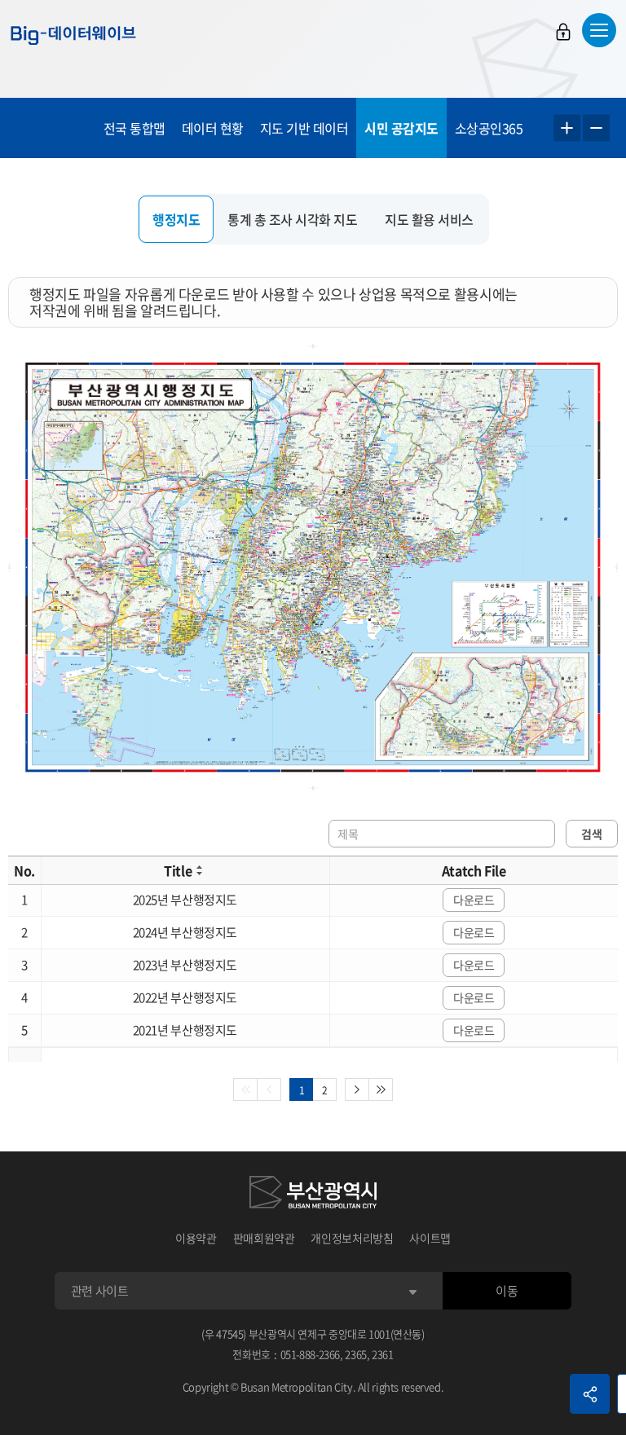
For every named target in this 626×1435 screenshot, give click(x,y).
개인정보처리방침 (352, 1238)
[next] (357, 1089)
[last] (381, 1089)
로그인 (563, 32)
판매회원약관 (264, 1238)
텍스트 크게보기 (566, 128)
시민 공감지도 (401, 128)
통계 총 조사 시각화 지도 (292, 219)
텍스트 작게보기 (596, 128)
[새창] (313, 1194)
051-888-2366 (310, 1354)
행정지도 (176, 219)
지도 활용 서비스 (429, 219)
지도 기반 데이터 (304, 128)
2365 (356, 1354)
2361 (383, 1354)
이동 (507, 1291)
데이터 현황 (213, 128)
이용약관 (196, 1238)
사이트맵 (430, 1238)
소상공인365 (489, 128)
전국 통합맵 (134, 128)
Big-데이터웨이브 (73, 35)
